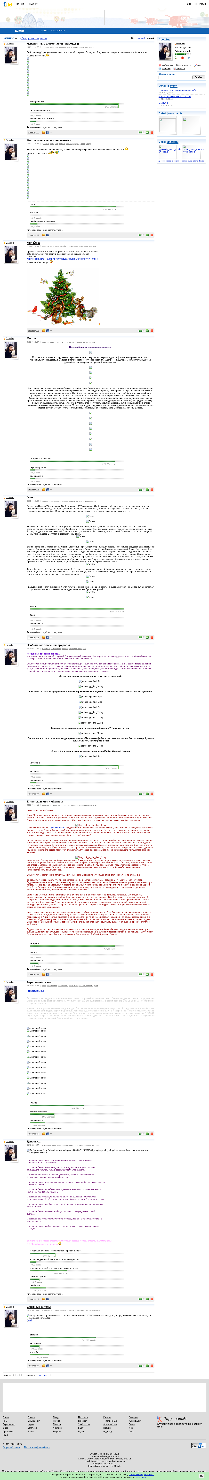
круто (32, 204)
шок (84, 649)
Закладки (133, 1417)
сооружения (69, 342)
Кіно (131, 1428)
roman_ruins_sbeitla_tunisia (193, 161)
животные (46, 649)
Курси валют (135, 1421)
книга (77, 805)
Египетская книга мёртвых (45, 801)
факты (93, 805)
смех (81, 1145)
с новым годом (77, 47)
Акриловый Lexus (39, 982)
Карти (81, 1428)
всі (16, 38)
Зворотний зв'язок (11, 1447)
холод (91, 47)
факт (80, 649)
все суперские (37, 101)
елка (52, 246)
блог (199, 65)
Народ (31, 1424)
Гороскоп (82, 1421)
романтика (73, 501)
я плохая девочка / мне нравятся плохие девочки (54, 1259)
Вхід (189, 4)
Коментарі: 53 (33, 1366)
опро (54, 1145)
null (30, 1320)
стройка (92, 342)
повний (150, 38)
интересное (56, 649)
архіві (172, 74)
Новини (107, 1428)
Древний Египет (57, 827)
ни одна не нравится (40, 110)
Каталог (107, 1417)
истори (71, 805)
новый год (64, 246)
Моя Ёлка (163, 103)
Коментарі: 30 (33, 490)
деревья (45, 47)
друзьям (45, 246)
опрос (59, 1145)
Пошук (56, 1417)
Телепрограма (110, 1421)
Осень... (32, 497)
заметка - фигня (38, 1276)
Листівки (57, 1428)
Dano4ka (10, 43)
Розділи (32, 4)
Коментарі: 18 (33, 331)
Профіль (164, 39)
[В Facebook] (47, 132)
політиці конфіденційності (141, 1474)
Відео (5, 1428)
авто (44, 986)
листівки (180, 68)
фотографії (174, 113)
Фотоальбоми (110, 1424)
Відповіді (107, 1431)
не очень (34, 771)
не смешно (35, 1343)
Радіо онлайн (175, 1418)
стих (80, 501)
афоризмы (55, 1310)
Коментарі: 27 (33, 1134)
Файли (31, 1431)
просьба (92, 246)
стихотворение (89, 501)
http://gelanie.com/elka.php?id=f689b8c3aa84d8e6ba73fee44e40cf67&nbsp (62, 259)
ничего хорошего (38, 1111)
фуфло (33, 952)
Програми (83, 1417)
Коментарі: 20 (33, 235)
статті (173, 85)
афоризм (46, 1310)
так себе (34, 212)
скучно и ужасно (38, 467)
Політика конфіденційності (37, 1447)
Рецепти (57, 1431)
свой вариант (36, 476)
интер (71, 986)
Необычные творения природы (48, 645)
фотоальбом (185, 65)
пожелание (73, 246)
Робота (31, 1417)
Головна (20, 4)
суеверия (73, 649)
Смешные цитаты (39, 1306)
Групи (131, 1431)
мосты (61, 342)
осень (50, 501)
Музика (81, 1431)
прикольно (73, 1145)
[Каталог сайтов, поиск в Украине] (198, 1444)
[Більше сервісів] (51, 132)
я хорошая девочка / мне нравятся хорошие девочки (56, 1250)
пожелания (83, 246)
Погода (56, 1421)
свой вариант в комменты (42, 118)
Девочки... (34, 1141)
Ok (201, 1476)
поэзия (57, 501)
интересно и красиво (40, 458)
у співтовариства (37, 38)
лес (56, 47)
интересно (35, 763)
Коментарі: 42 (33, 1299)
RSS (5, 1421)
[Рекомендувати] (147, 132)
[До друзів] (176, 57)
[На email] (43, 132)
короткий (141, 38)
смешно (87, 1145)
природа (62, 47)
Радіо (5, 1435)
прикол (65, 1145)
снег (86, 47)
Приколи (57, 1424)
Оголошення (34, 1421)
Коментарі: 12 (33, 132)
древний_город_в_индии (169, 161)
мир (76, 986)
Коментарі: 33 (33, 794)
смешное (95, 1145)
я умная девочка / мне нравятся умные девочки (54, 1268)
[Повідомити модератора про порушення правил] (152, 132)
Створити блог (58, 31)
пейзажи (69, 144)
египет (54, 805)
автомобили (52, 986)
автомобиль (63, 986)
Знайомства (84, 1424)
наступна (42, 1375)
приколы (70, 1310)
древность (46, 805)
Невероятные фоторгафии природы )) (177, 90)
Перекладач (9, 1424)
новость (89, 986)
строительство (81, 342)
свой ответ (35, 1285)
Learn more (141, 1477)
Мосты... (32, 338)
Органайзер (8, 1431)
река (68, 47)
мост (55, 342)
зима (52, 47)
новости (65, 649)
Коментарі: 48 (33, 974)
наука (82, 805)
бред (32, 615)
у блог (23, 38)
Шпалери (32, 1428)
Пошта (6, 1417)
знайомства (167, 65)
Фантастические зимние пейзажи (175, 96)
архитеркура (47, 342)
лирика (45, 501)
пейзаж (62, 144)
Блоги (132, 1424)
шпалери (166, 68)
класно (33, 606)
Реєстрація (200, 4)
